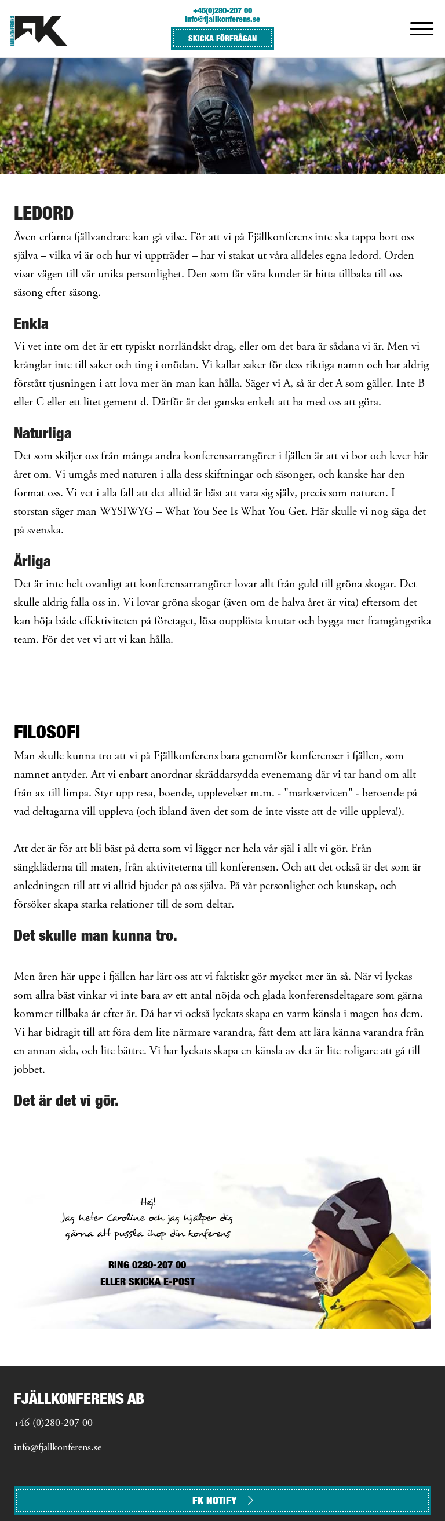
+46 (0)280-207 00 (53, 1423)
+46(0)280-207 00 (222, 10)
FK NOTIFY (214, 1500)
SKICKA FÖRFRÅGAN (222, 38)
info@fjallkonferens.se (222, 18)
